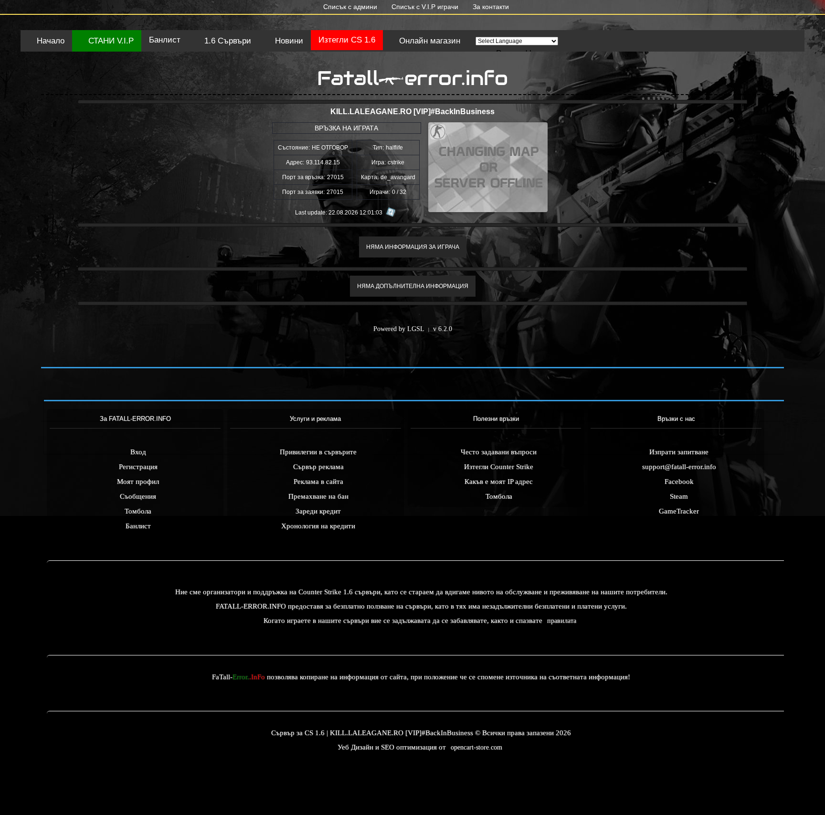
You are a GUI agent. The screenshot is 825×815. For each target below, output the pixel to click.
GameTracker (679, 511)
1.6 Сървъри (226, 40)
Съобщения (138, 496)
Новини (288, 40)
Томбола (138, 511)
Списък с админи (349, 7)
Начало (49, 40)
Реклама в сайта (318, 481)
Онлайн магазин (428, 40)
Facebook (679, 481)
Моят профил (138, 481)
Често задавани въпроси (499, 452)
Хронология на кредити (318, 526)
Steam (679, 496)
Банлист (164, 39)
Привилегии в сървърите (318, 452)
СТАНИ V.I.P (110, 40)
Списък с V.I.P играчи (424, 7)
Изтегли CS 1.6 (346, 39)
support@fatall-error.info (679, 467)
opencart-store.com (476, 747)
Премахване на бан (318, 496)
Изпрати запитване (679, 452)
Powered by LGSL (398, 328)
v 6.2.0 (442, 328)
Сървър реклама (318, 467)
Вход (138, 452)
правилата (561, 620)
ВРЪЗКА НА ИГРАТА (346, 128)
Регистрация (138, 467)
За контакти (490, 7)
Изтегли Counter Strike (498, 467)
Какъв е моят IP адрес (499, 481)
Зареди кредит (318, 511)
